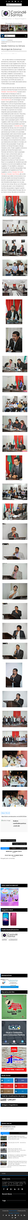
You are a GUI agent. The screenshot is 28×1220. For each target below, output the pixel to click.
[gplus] (9, 1)
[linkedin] (14, 1189)
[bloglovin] (15, 1)
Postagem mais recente (8, 840)
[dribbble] (18, 1215)
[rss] (18, 1)
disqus (14, 848)
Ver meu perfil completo (7, 1129)
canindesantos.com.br (8, 1126)
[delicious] (15, 1218)
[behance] (24, 1215)
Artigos (5, 1133)
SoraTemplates (13, 1210)
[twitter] (7, 1189)
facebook (23, 848)
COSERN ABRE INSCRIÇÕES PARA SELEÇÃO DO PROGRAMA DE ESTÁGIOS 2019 (17, 1138)
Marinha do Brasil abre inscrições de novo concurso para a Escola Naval (17, 1150)
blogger (4, 848)
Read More (5, 1186)
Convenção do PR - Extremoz (17, 1142)
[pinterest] (12, 1)
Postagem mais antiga (19, 843)
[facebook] (6, 1)
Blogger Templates (14, 1213)
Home (3, 40)
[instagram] (21, 1)
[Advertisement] (14, 957)
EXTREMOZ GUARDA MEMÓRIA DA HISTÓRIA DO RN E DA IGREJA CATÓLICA (17, 1156)
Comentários (23, 1133)
